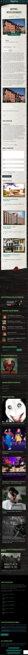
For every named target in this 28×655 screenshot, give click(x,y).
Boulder (10, 16)
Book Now (14, 34)
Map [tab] (10, 50)
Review (4, 150)
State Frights (18, 590)
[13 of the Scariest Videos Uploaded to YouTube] (14, 509)
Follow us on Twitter (9, 597)
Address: (7, 40)
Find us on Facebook (9, 594)
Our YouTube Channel (10, 601)
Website (4, 167)
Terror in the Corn (12, 332)
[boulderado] (14, 95)
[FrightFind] (14, 1)
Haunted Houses (5, 385)
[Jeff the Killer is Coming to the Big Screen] (14, 421)
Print (14, 47)
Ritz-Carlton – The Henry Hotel (9, 227)
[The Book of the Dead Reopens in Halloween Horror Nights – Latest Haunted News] (14, 479)
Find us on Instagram (9, 605)
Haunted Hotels (9, 110)
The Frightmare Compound (14, 315)
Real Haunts (16, 110)
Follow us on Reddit (9, 612)
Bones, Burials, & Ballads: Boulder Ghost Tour (16, 339)
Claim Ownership (7, 47)
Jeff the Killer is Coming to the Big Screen (13, 423)
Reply (16, 144)
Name (4, 159)
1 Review (17, 16)
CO (13, 16)
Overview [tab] (5, 50)
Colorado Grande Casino (24, 115)
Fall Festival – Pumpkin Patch (15, 326)
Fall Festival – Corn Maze (13, 321)
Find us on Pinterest (9, 608)
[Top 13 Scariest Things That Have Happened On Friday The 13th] (14, 539)
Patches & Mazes (5, 388)
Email (4, 163)
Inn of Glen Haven (4, 115)
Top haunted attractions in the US (14, 650)
